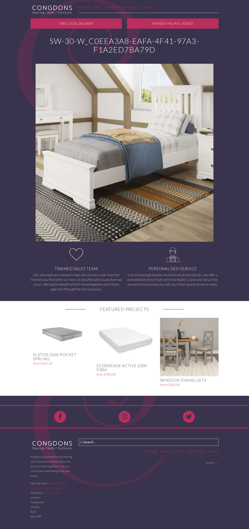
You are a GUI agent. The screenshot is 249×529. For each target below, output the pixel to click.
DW (216, 462)
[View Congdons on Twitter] (189, 417)
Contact (146, 7)
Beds (97, 7)
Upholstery (130, 7)
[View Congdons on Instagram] (124, 417)
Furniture (112, 7)
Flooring (85, 7)
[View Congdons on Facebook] (60, 417)
